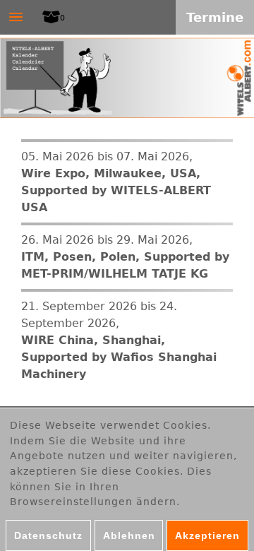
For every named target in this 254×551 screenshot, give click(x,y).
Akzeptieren (207, 535)
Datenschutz (48, 535)
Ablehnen (129, 535)
